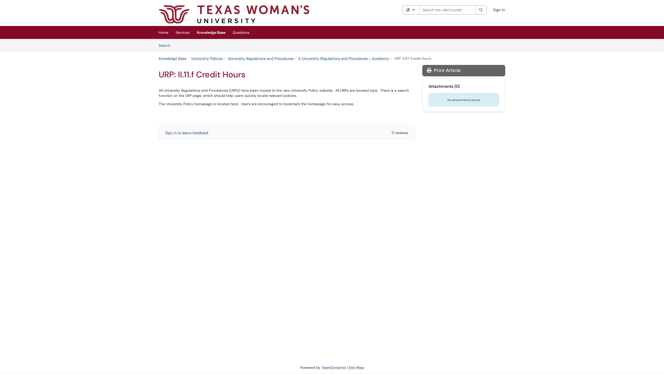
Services (183, 32)
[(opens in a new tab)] (234, 14)
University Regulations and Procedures (261, 58)
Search (166, 45)
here (373, 90)
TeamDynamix (333, 367)
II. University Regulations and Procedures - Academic (344, 58)
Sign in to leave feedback (187, 132)
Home (163, 32)
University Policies (207, 58)
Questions (241, 32)
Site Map (356, 367)
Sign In (499, 9)
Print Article (446, 70)
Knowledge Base (211, 32)
